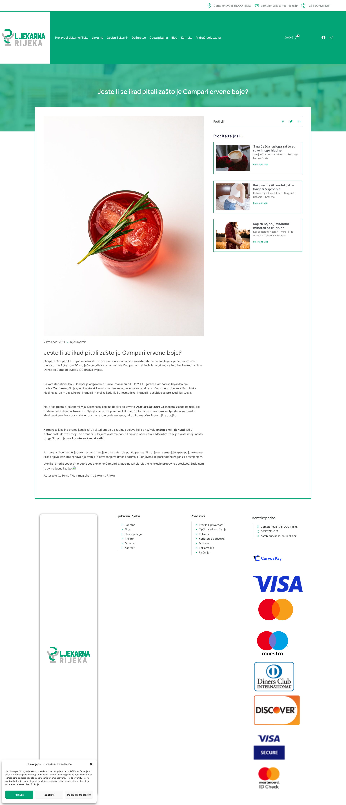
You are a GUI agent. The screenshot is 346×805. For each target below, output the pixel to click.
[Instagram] (331, 38)
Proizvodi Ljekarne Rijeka (71, 38)
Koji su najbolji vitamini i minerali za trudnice (271, 226)
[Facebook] (323, 38)
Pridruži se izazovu (208, 38)
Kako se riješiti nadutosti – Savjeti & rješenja (273, 187)
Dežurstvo (139, 38)
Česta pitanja (159, 38)
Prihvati (19, 795)
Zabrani (49, 795)
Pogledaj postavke (79, 795)
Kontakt (186, 38)
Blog (174, 38)
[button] (91, 764)
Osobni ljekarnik (117, 38)
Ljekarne (97, 38)
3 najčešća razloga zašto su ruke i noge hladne (274, 148)
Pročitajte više (260, 164)
